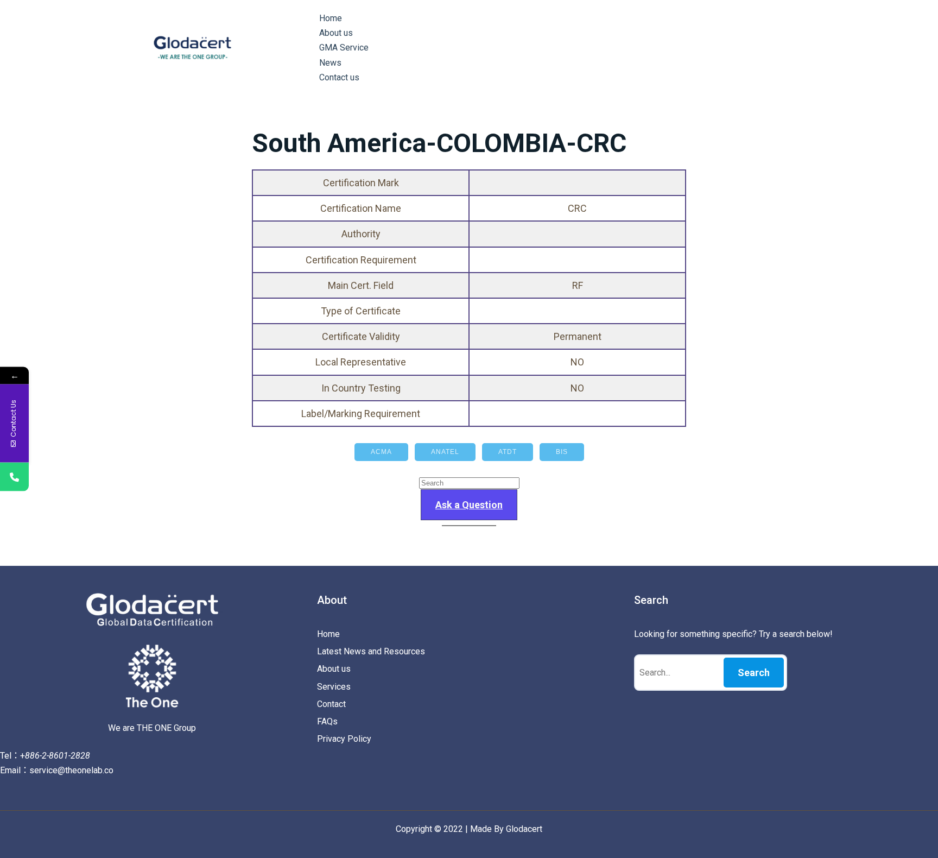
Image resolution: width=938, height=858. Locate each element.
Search (754, 672)
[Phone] (14, 477)
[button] (469, 504)
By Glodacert (518, 829)
